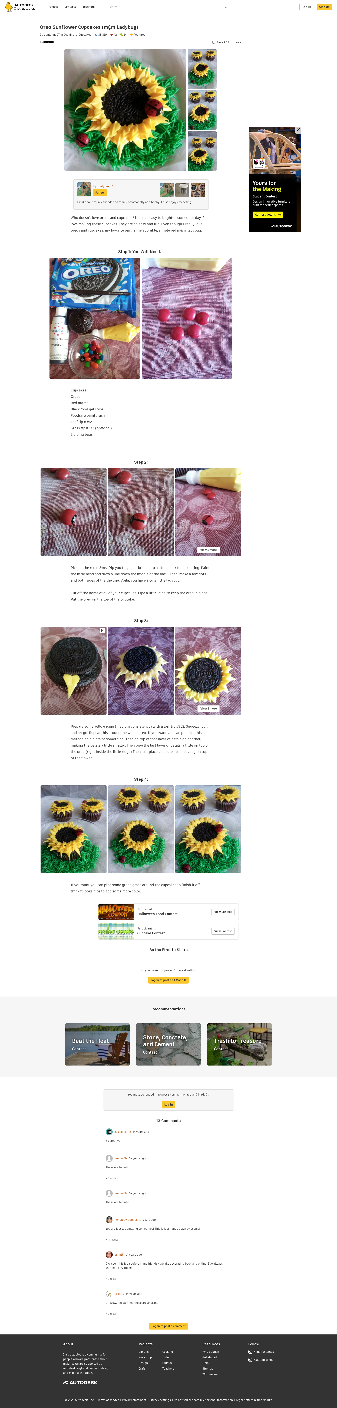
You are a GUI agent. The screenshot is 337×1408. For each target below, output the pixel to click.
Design (143, 1363)
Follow (99, 193)
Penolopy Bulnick (126, 1220)
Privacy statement (134, 1400)
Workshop (145, 1357)
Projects (52, 7)
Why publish (210, 1352)
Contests (70, 7)
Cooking (69, 35)
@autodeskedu (263, 1360)
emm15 (119, 1255)
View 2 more (208, 709)
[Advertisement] (275, 179)
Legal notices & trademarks (254, 1400)
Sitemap (207, 1369)
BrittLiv (119, 1294)
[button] (238, 42)
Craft (142, 1369)
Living (166, 1357)
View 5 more (208, 550)
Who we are (210, 1374)
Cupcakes (85, 35)
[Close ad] (298, 130)
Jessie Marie (122, 1132)
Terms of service (108, 1400)
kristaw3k (120, 1158)
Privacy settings (160, 1400)
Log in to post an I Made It (168, 980)
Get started (209, 1357)
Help (205, 1363)
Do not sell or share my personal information (203, 1400)
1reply (112, 1178)
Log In (306, 7)
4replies (113, 1239)
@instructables (263, 1352)
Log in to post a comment (169, 1326)
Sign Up (324, 7)
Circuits (144, 1352)
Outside (167, 1363)
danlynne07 (52, 35)
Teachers (89, 7)
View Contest (223, 912)
